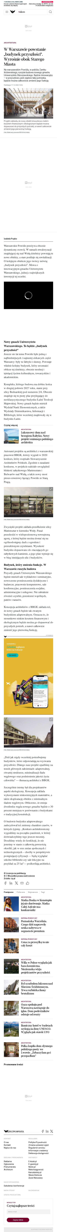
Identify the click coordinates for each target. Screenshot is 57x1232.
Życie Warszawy (35, 1178)
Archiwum (8, 1170)
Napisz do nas (10, 1148)
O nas (6, 1142)
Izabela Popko (10, 239)
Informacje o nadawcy (38, 1150)
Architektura (10, 43)
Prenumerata (10, 1167)
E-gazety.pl (33, 1164)
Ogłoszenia (9, 1164)
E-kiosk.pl (32, 1161)
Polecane (21, 892)
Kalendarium (33, 1190)
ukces (21, 12)
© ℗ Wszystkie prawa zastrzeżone (19, 876)
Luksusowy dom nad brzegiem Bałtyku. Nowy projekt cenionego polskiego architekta (37, 437)
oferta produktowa (12, 1195)
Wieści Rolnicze (35, 1175)
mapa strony (9, 1190)
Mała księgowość (35, 1170)
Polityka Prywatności (37, 1142)
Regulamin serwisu (36, 1148)
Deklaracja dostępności (38, 1153)
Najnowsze (33, 892)
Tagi (43, 892)
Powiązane (8, 892)
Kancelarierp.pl (34, 1172)
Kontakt (7, 1145)
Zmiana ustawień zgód (38, 1145)
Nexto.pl (32, 1167)
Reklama (8, 1161)
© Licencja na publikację (15, 873)
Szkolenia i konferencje (14, 1186)
